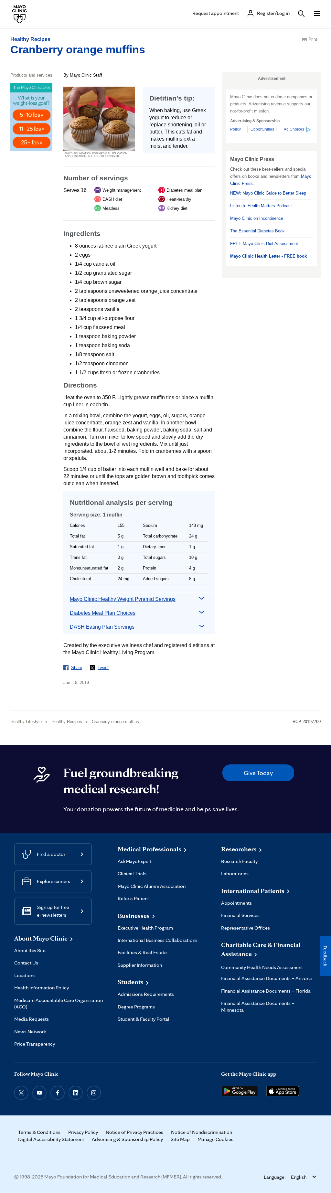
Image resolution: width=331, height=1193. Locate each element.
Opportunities (262, 129)
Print (312, 39)
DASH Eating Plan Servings (102, 627)
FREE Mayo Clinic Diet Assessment (264, 243)
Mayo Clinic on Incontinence (256, 218)
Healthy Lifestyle (26, 721)
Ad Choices (294, 129)
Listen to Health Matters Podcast (261, 205)
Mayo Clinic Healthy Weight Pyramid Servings (123, 599)
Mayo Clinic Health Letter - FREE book (268, 256)
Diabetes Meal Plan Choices (102, 613)
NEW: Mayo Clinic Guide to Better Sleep (268, 193)
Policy (235, 129)
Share (76, 667)
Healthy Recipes (30, 39)
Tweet (103, 667)
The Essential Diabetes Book (257, 231)
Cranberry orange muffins (77, 49)
